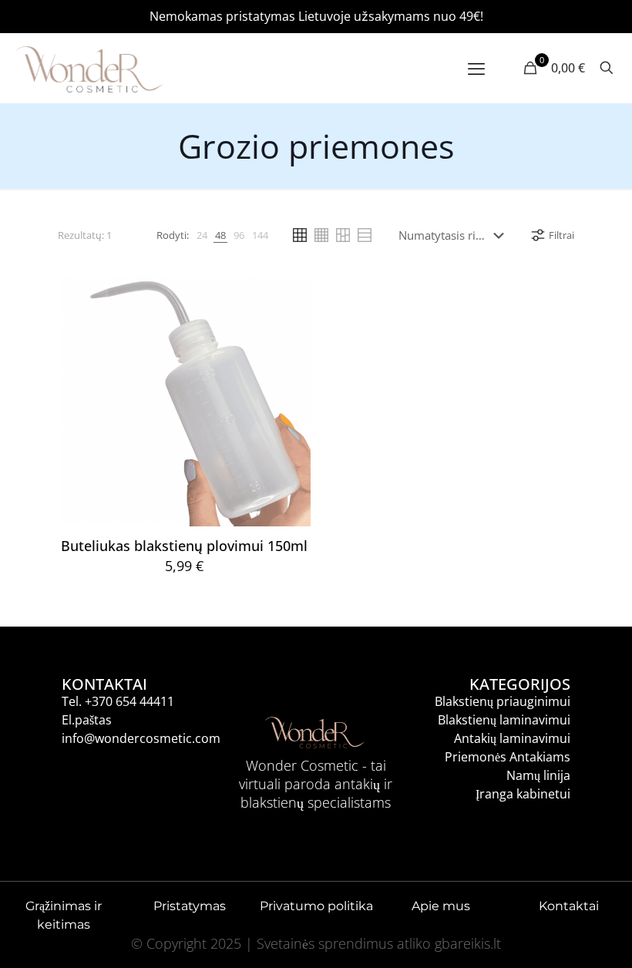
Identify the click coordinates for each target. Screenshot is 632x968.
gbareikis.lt (468, 943)
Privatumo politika (316, 906)
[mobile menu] (476, 68)
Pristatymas (189, 906)
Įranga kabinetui (523, 793)
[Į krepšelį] (289, 295)
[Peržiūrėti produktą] (289, 328)
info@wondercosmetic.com (141, 738)
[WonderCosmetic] (89, 68)
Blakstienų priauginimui (502, 701)
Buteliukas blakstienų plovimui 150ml (184, 545)
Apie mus (442, 906)
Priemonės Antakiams (507, 756)
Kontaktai (569, 906)
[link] (202, 235)
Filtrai (561, 235)
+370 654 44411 (129, 701)
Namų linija (538, 775)
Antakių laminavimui (512, 738)
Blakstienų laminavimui (504, 719)
